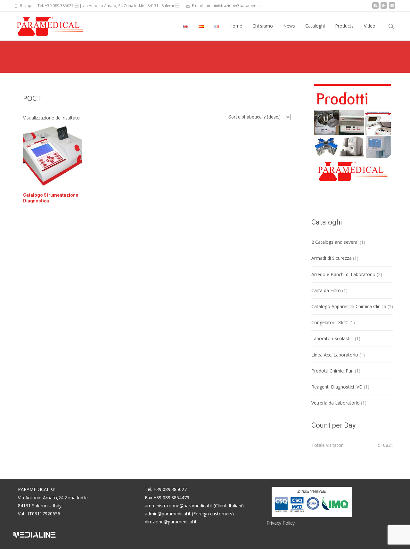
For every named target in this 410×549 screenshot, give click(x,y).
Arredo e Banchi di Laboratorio (343, 274)
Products (344, 26)
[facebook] (375, 8)
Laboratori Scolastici (332, 338)
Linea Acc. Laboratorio (334, 355)
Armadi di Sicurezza (331, 258)
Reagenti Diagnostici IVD (337, 387)
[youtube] (392, 8)
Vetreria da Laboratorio (335, 403)
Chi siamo (262, 26)
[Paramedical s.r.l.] (44, 24)
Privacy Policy (280, 523)
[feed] (384, 8)
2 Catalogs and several (334, 242)
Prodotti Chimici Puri (332, 371)
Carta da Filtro (326, 290)
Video (369, 26)
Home (235, 26)
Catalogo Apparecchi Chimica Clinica (348, 306)
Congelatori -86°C (329, 322)
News (289, 26)
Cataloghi (315, 26)
